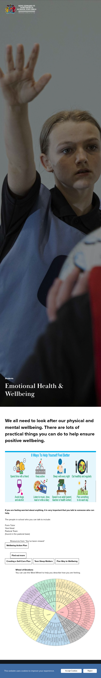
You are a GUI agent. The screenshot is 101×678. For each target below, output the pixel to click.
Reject (90, 671)
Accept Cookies (71, 671)
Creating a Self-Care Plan (18, 561)
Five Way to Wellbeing (67, 561)
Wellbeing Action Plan (16, 545)
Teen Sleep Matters (43, 561)
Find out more (18, 555)
